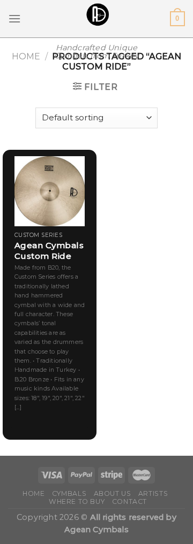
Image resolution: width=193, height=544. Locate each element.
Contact (129, 501)
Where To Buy (77, 501)
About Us (112, 493)
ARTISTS (153, 493)
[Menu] (14, 18)
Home (26, 56)
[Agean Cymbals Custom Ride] (49, 191)
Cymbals (69, 493)
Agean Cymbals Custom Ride (49, 250)
